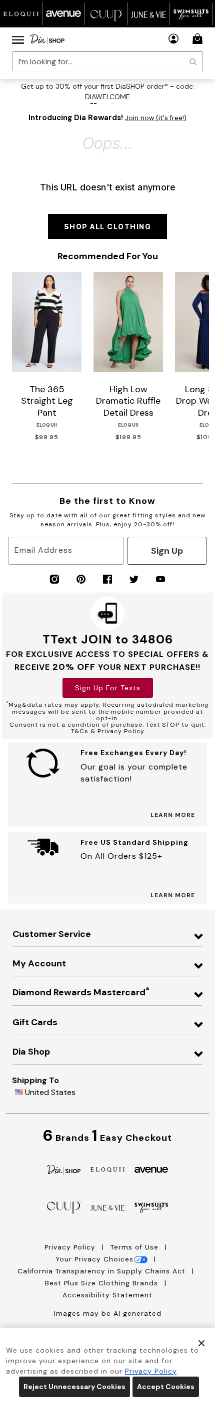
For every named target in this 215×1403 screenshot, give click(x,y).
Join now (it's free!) (155, 118)
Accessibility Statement (107, 1295)
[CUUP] (64, 1207)
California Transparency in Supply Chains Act (103, 1271)
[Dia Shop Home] (47, 39)
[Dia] (64, 1169)
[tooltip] (21, 13)
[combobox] (107, 61)
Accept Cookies (165, 1386)
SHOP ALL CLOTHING (108, 226)
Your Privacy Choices (95, 1259)
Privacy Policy (71, 1247)
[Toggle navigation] (18, 39)
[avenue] (151, 1169)
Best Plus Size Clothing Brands (102, 1283)
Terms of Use (135, 1247)
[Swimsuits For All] (151, 1207)
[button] (173, 38)
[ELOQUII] (107, 1168)
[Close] (201, 1342)
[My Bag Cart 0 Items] (199, 38)
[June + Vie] (107, 1207)
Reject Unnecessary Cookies (75, 1386)
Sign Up (167, 551)
